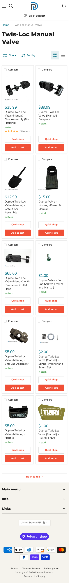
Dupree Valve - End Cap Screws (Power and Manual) (50, 283)
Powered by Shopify (34, 576)
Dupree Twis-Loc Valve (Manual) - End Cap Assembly (17, 360)
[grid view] (55, 55)
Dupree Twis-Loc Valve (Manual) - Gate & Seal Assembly (15, 207)
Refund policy (51, 568)
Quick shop (17, 139)
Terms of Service (31, 568)
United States (33, 522)
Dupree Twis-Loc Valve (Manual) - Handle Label (48, 434)
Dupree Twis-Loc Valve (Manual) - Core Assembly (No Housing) (17, 117)
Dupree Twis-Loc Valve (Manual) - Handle (15, 434)
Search (14, 568)
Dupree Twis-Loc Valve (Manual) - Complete (48, 115)
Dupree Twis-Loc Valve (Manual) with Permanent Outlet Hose (17, 283)
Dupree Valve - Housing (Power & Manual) (49, 205)
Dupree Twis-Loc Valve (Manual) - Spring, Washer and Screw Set (50, 362)
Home (5, 25)
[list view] (63, 55)
